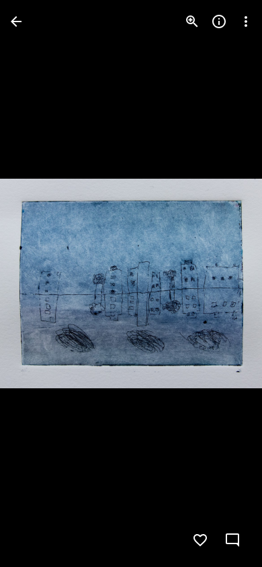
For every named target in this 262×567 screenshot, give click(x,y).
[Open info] (219, 21)
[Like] (200, 540)
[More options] (245, 21)
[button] (37, 283)
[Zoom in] (192, 21)
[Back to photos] (16, 21)
